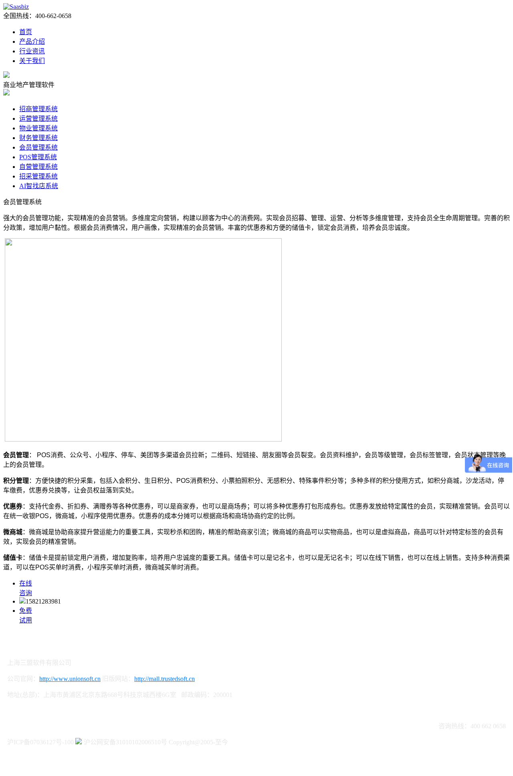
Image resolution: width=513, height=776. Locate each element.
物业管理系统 (38, 128)
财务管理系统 (38, 137)
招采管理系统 (38, 176)
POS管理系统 (38, 157)
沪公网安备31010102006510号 (125, 742)
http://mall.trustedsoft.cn (164, 678)
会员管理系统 (38, 147)
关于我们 (32, 60)
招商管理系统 (38, 108)
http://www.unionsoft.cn (70, 678)
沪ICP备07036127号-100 (40, 742)
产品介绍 (32, 41)
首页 (25, 31)
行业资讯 (32, 51)
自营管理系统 (38, 166)
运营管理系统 (38, 118)
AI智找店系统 (38, 185)
